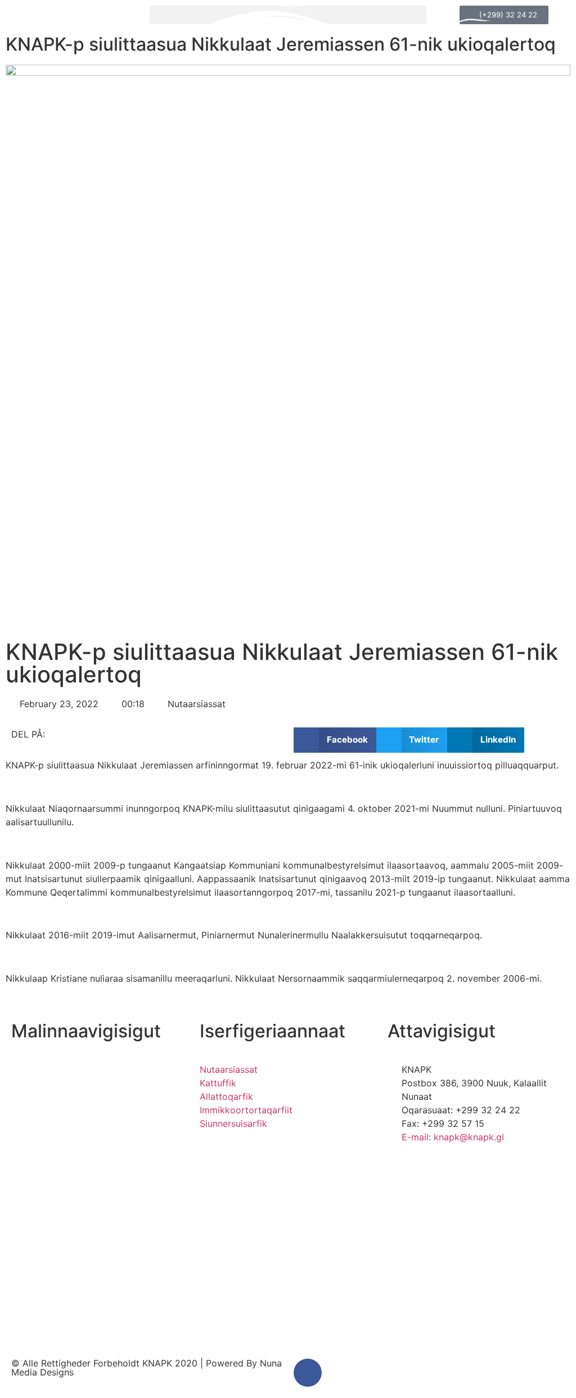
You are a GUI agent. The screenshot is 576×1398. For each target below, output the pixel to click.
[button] (335, 740)
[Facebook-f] (308, 1373)
